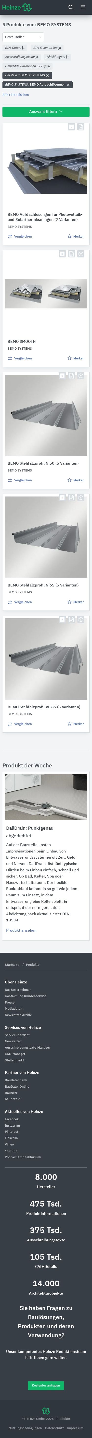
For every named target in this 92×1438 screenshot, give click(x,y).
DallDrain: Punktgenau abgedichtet (29, 832)
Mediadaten (13, 1008)
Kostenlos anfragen (46, 1385)
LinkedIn (11, 1138)
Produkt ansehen (21, 931)
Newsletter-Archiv (18, 1015)
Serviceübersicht (17, 1035)
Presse (9, 1002)
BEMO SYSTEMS (25, 75)
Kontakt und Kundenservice (25, 996)
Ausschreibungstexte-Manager (27, 1047)
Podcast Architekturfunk (23, 1157)
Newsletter (13, 1041)
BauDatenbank (16, 1080)
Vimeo (9, 1144)
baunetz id (12, 1099)
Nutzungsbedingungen (26, 1428)
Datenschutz (55, 1428)
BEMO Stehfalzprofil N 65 (43, 585)
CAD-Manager (15, 1054)
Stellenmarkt (14, 1060)
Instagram (12, 1125)
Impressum (75, 1428)
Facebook (12, 1119)
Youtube (11, 1151)
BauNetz (11, 1093)
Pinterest (11, 1131)
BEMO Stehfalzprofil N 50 (43, 464)
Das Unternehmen (18, 990)
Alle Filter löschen (15, 95)
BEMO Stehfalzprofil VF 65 (44, 707)
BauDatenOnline (17, 1086)
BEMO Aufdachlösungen (35, 84)
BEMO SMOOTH (22, 342)
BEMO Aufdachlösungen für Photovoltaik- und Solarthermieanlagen (45, 217)
